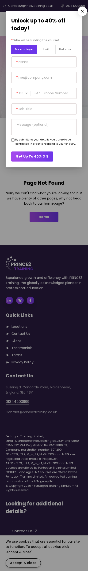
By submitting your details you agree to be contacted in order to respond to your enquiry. (45, 142)
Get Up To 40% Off (32, 156)
